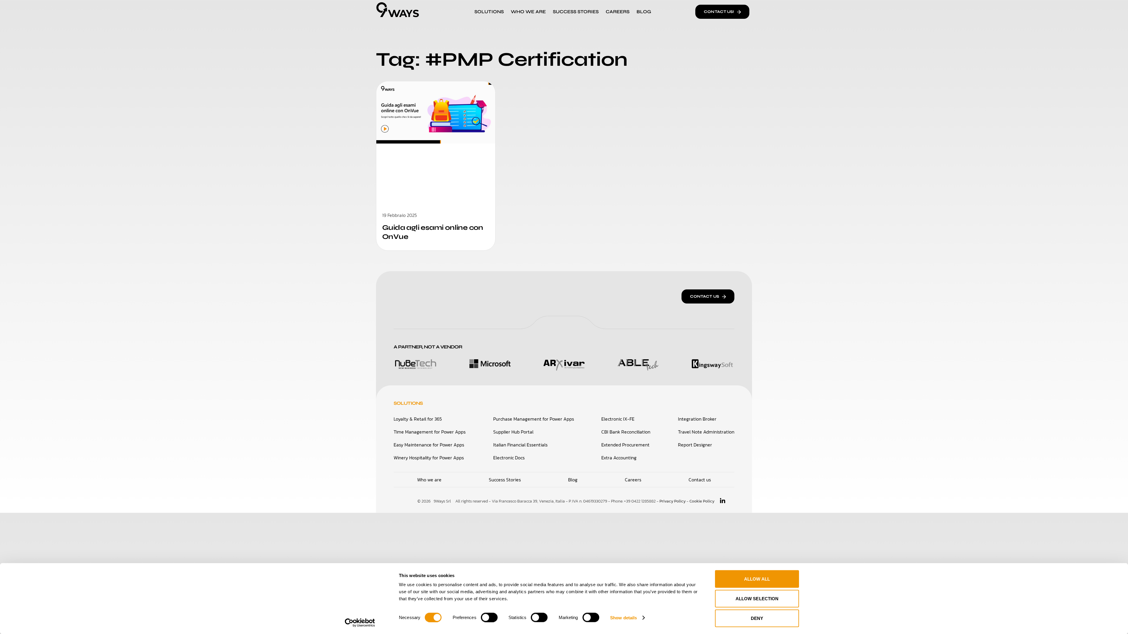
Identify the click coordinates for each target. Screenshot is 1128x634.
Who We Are (528, 11)
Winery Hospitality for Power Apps (429, 457)
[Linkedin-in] (722, 501)
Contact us (700, 479)
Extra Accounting (619, 457)
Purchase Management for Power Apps (533, 418)
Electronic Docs (509, 457)
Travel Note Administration (706, 431)
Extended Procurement (625, 444)
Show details (623, 617)
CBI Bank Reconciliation (625, 431)
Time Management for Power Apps (430, 431)
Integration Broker (697, 418)
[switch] (489, 617)
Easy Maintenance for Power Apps (429, 444)
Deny (757, 618)
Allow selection (757, 598)
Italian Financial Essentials (520, 444)
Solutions (489, 11)
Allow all (757, 578)
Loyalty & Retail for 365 (418, 418)
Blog (644, 11)
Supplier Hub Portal (513, 431)
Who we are (429, 479)
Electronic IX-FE (617, 418)
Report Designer (695, 444)
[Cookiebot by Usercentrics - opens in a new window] (360, 622)
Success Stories (576, 11)
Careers (618, 11)
